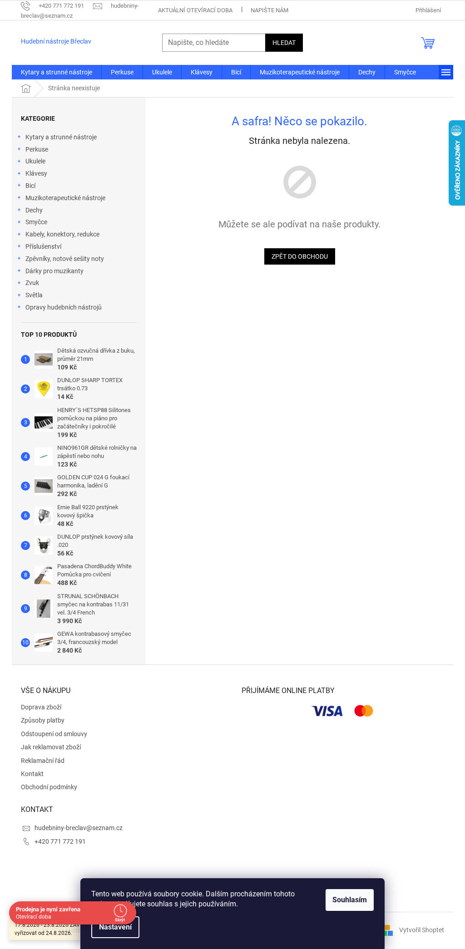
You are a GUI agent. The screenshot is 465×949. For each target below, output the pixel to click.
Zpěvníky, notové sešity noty (64, 258)
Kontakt (32, 773)
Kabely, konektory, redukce (62, 234)
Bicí (30, 185)
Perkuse (36, 149)
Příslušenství (43, 246)
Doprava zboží (41, 707)
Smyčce (36, 222)
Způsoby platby (42, 720)
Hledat (284, 42)
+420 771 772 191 (60, 841)
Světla (34, 295)
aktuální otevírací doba (195, 10)
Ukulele (35, 161)
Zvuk (32, 282)
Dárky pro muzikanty (54, 271)
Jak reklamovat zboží (51, 747)
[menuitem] (56, 72)
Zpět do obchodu (300, 256)
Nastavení (115, 927)
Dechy (34, 210)
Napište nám (269, 10)
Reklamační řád (42, 760)
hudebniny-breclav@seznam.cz (79, 827)
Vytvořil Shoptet (421, 930)
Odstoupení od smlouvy (54, 734)
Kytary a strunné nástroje (61, 137)
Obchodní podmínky (49, 787)
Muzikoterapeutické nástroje (65, 198)
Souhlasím (349, 899)
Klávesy (36, 173)
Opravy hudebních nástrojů (63, 307)
